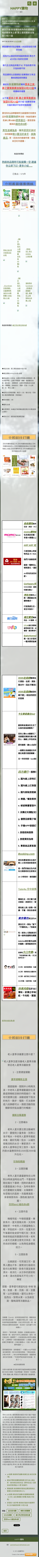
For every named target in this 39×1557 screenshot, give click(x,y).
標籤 (3, 1511)
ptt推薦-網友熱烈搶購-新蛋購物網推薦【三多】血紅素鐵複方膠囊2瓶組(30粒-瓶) (21, 1496)
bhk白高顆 (17, 41)
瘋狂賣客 (28, 617)
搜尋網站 (29, 3)
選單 (35, 3)
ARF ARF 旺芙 (31, 545)
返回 (5, 1531)
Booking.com (26, 854)
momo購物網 (30, 532)
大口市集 (28, 952)
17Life (26, 625)
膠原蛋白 (20, 120)
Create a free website (18, 1554)
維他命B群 (21, 124)
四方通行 (23, 771)
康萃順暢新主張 (19, 1079)
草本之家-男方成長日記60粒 (7, 252)
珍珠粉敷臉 (19, 1161)
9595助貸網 (24, 678)
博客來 (27, 595)
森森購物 (28, 523)
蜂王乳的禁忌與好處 (19, 325)
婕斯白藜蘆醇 (19, 1115)
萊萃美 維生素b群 (8, 1021)
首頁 (3, 19)
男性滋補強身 (9, 130)
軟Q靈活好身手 (21, 134)
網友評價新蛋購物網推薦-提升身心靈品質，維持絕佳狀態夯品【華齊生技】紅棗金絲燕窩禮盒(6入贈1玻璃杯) (21, 1482)
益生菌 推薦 (12, 1511)
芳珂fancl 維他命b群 (19, 1204)
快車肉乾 (23, 988)
